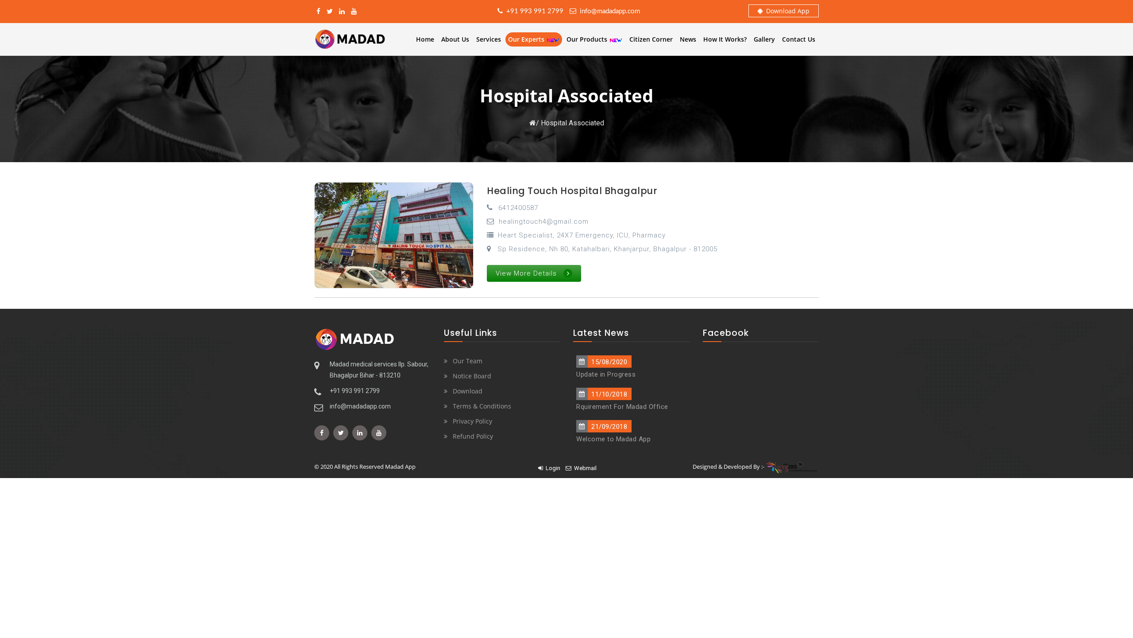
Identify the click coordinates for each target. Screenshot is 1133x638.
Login (551, 468)
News (688, 39)
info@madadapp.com (608, 11)
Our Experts (527, 39)
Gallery (764, 39)
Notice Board (472, 376)
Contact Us (798, 39)
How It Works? (725, 39)
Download (467, 391)
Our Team (467, 361)
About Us (455, 39)
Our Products (587, 39)
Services (488, 39)
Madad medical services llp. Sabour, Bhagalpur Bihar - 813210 (379, 370)
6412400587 (518, 208)
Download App (786, 11)
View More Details (526, 273)
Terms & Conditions (482, 406)
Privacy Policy (472, 421)
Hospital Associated (572, 123)
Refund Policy (473, 436)
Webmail (584, 468)
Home (425, 39)
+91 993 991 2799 (533, 11)
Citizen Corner (651, 39)
